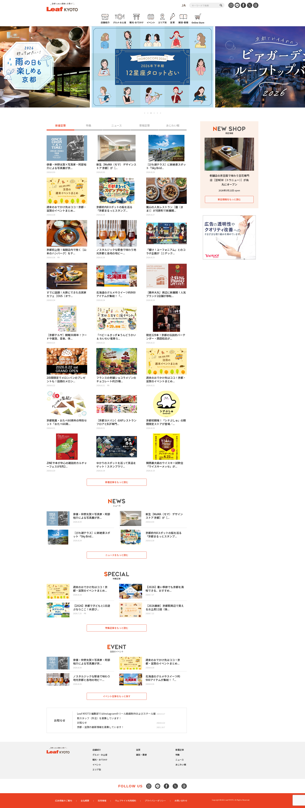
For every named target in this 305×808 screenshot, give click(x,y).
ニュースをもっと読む (116, 555)
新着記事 (60, 125)
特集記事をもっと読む (116, 628)
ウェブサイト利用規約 (125, 800)
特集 (88, 125)
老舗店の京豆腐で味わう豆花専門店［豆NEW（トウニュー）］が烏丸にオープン (229, 180)
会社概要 (85, 800)
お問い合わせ (181, 800)
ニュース (116, 125)
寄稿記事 (144, 125)
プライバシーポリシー (155, 800)
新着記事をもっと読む (116, 482)
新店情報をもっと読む (229, 199)
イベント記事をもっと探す (116, 696)
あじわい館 (172, 125)
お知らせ (82, 722)
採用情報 (102, 800)
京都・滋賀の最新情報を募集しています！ (100, 727)
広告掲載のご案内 (63, 800)
